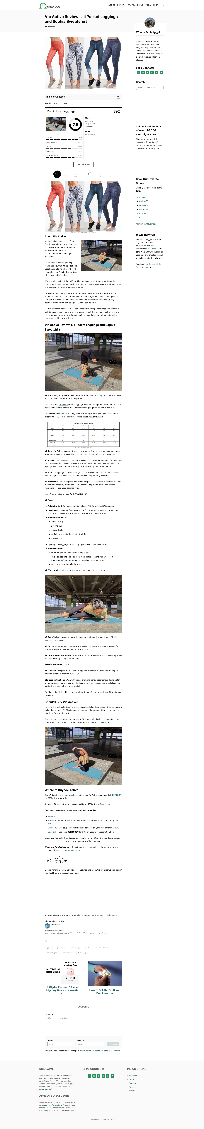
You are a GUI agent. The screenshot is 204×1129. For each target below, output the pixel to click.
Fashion (60, 930)
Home (46, 933)
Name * (50, 1040)
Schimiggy (56, 924)
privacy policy (47, 1089)
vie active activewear (102, 948)
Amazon (51, 816)
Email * (80, 1041)
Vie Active (49, 241)
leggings (48, 948)
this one (105, 683)
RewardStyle (57, 1105)
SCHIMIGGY (115, 795)
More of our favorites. (146, 224)
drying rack (89, 683)
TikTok (78, 850)
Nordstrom (144, 209)
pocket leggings (75, 948)
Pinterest (132, 1083)
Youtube (132, 1091)
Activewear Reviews (51, 930)
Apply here (106, 804)
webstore (72, 795)
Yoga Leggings (82, 953)
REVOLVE (143, 214)
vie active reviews (67, 953)
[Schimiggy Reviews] (57, 5)
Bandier (51, 820)
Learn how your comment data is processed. (100, 1051)
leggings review (60, 948)
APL (63, 710)
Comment (49, 1014)
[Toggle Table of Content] (117, 97)
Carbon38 (52, 828)
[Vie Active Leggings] (56, 124)
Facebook (133, 1087)
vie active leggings (51, 953)
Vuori (141, 218)
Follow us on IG (152, 249)
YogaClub (52, 832)
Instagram (67, 850)
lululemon (143, 205)
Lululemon (63, 404)
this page (99, 915)
